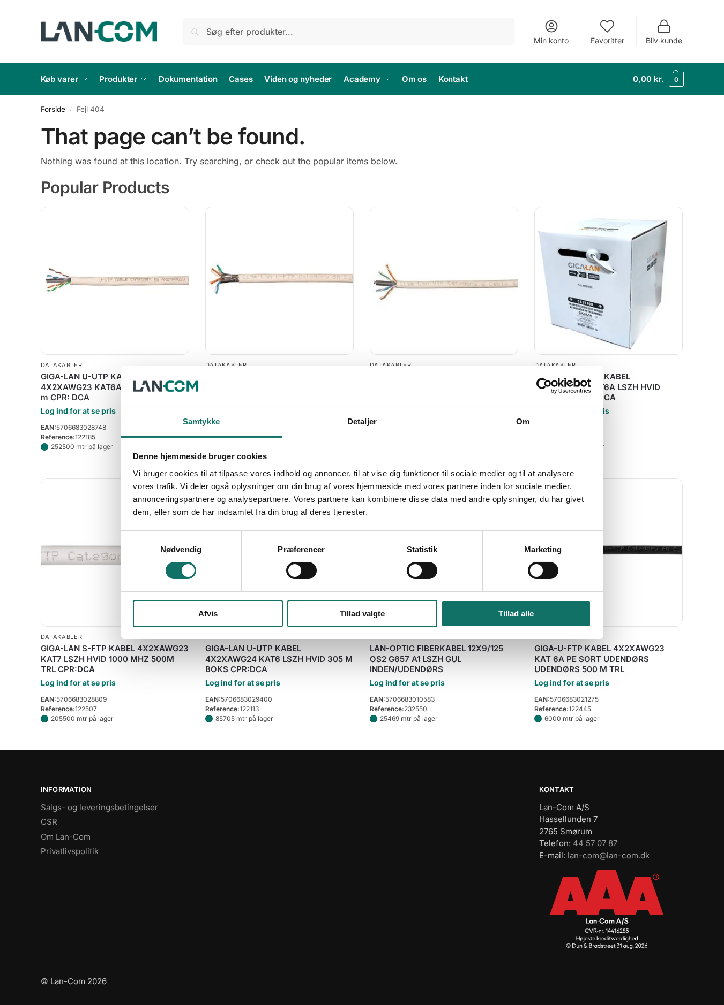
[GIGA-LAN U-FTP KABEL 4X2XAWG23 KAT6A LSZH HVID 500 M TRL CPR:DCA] (279, 280)
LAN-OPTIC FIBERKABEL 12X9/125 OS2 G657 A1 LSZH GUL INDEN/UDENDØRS (436, 658)
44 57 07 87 (595, 843)
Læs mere (114, 467)
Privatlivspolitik (70, 851)
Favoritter (607, 40)
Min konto (551, 40)
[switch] (301, 570)
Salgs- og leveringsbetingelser (99, 807)
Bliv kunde (664, 40)
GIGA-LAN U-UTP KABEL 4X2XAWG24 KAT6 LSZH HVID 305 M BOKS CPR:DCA (279, 658)
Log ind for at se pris (78, 410)
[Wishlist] (173, 223)
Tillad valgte (362, 613)
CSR (49, 822)
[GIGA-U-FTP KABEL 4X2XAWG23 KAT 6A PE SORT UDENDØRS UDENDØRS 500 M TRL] (608, 552)
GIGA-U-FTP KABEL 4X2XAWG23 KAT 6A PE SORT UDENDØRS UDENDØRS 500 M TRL (599, 658)
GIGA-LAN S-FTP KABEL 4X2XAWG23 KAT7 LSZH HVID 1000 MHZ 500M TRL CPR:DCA (115, 658)
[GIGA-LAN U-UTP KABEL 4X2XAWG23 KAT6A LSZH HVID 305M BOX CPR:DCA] (608, 280)
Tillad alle (516, 613)
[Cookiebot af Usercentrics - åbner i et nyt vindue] (544, 386)
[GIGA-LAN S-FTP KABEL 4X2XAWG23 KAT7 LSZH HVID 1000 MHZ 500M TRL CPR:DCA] (115, 552)
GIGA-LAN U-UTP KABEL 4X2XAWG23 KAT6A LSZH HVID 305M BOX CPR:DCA (597, 386)
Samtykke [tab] (201, 421)
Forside (53, 109)
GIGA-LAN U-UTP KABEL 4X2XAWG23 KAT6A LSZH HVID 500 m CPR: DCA (112, 386)
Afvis (208, 613)
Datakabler (62, 365)
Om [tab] (522, 421)
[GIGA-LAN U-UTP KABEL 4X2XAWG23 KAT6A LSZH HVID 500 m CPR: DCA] (115, 280)
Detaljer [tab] (362, 421)
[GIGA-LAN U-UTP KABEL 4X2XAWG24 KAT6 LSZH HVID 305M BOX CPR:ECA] (444, 280)
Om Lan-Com (66, 837)
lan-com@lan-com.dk (609, 855)
